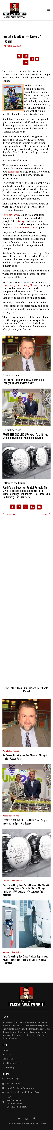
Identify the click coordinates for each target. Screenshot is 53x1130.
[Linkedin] (26, 1118)
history (20, 221)
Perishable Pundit (12, 375)
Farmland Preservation (21, 227)
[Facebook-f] (34, 1118)
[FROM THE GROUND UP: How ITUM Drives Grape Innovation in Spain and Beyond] (26, 407)
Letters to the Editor (13, 483)
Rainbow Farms (10, 215)
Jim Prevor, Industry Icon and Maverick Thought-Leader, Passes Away (23, 381)
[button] (48, 10)
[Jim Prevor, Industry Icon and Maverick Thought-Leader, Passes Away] (26, 353)
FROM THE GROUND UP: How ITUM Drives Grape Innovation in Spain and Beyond (25, 436)
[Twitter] (19, 1118)
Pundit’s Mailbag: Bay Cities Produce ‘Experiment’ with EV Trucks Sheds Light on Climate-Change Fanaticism (25, 960)
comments (13, 171)
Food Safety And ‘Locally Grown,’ (20, 285)
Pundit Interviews (12, 430)
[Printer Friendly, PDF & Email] (34, 60)
